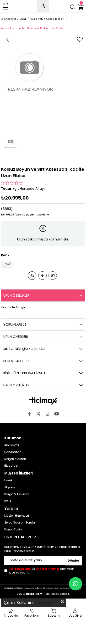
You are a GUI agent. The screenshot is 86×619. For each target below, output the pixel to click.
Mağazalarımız (15, 459)
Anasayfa (11, 445)
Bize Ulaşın (12, 466)
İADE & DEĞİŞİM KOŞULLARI (24, 348)
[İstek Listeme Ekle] (32, 275)
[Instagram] (47, 413)
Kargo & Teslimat (16, 494)
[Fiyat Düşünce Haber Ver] (42, 275)
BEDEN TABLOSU (16, 361)
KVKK (7, 501)
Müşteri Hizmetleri (16, 516)
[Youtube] (56, 413)
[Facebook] (29, 413)
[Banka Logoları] (43, 588)
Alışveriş (10, 487)
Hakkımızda (13, 452)
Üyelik (8, 480)
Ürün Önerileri (15, 336)
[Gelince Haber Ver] (52, 275)
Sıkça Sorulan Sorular (20, 522)
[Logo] (43, 400)
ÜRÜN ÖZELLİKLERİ (16, 385)
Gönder (73, 561)
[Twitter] (38, 413)
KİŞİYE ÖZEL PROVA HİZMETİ (24, 373)
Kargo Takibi (13, 529)
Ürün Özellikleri (16, 295)
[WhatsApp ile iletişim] (75, 583)
